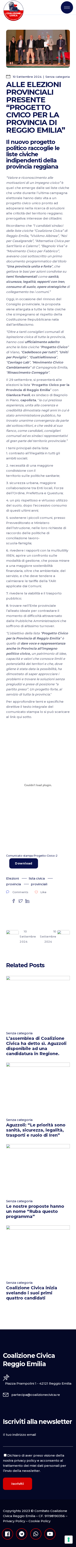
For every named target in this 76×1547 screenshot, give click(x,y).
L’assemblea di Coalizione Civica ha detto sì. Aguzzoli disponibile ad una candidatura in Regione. (36, 1046)
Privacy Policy (14, 1521)
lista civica (37, 878)
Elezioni (12, 878)
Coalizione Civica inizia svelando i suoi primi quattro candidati (31, 1293)
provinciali (39, 884)
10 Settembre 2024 (27, 76)
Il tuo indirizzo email (19, 1435)
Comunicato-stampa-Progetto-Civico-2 (31, 855)
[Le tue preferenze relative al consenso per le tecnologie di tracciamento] (69, 1540)
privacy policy (25, 1460)
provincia (13, 884)
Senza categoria (57, 76)
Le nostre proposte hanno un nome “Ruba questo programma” (35, 1211)
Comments (20, 892)
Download (23, 863)
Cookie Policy (39, 1521)
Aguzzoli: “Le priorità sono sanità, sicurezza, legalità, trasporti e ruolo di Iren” (35, 1130)
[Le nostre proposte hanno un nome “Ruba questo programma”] (38, 1169)
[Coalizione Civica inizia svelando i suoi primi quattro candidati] (38, 1250)
